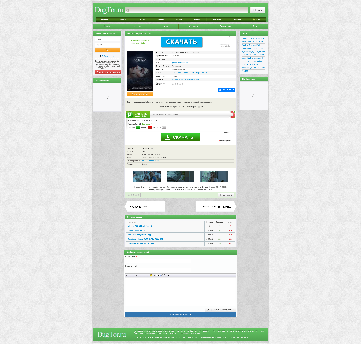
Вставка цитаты (161, 275)
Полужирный (127, 275)
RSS (258, 19)
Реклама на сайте (219, 337)
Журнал (197, 19)
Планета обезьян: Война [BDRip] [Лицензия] (252, 61)
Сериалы (193, 26)
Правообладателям (189, 337)
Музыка (137, 26)
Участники (216, 19)
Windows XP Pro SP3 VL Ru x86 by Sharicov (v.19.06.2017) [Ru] (253, 48)
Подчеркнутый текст (133, 275)
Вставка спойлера (168, 275)
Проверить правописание (221, 310)
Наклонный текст (130, 275)
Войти (108, 50)
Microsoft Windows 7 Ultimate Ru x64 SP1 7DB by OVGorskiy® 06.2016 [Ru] (253, 55)
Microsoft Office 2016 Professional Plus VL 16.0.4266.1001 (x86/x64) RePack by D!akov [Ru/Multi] (252, 65)
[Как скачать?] (147, 124)
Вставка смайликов (151, 275)
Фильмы (108, 26)
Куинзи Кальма (189, 73)
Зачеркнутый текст (136, 275)
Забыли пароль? (108, 56)
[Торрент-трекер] (109, 10)
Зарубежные (183, 63)
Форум (123, 19)
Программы (225, 26)
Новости (141, 19)
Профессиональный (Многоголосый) (186, 80)
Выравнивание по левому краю (140, 275)
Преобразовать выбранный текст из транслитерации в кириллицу (164, 275)
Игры (165, 26)
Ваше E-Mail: (131, 266)
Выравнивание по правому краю (147, 275)
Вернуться (225, 195)
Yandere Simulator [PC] (251, 45)
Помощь (160, 19)
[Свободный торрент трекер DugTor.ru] (111, 335)
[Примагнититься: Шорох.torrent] (232, 115)
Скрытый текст (158, 275)
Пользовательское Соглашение (167, 337)
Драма (174, 63)
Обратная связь (204, 337)
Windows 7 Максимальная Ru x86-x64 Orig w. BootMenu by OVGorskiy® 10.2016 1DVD (253, 39)
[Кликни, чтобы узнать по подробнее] (152, 148)
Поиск (258, 10)
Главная (104, 19)
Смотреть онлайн (140, 94)
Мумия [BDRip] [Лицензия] (252, 58)
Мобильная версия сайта (237, 337)
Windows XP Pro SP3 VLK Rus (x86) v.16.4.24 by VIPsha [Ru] (253, 42)
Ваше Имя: (131, 257)
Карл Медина (201, 73)
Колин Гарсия (177, 73)
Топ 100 (179, 19)
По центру (144, 275)
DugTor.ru (137, 337)
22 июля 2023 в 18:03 (150, 161)
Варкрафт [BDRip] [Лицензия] (253, 68)
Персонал (237, 19)
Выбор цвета (154, 275)
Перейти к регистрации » (108, 72)
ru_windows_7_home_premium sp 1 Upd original (253, 52)
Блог (254, 26)
